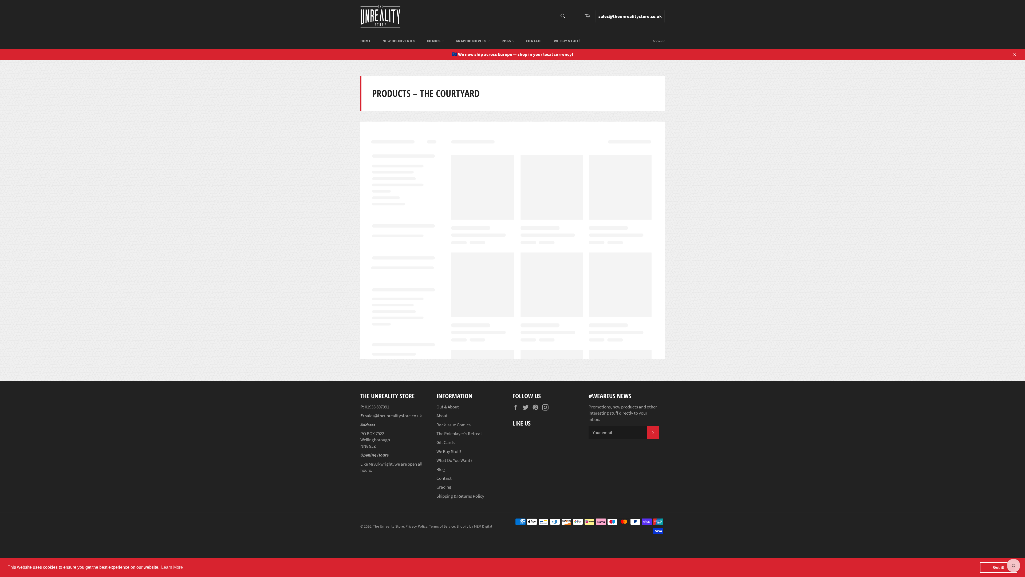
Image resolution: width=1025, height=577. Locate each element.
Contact (534, 40)
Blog (440, 469)
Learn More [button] (172, 567)
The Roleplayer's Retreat (459, 433)
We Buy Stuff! (567, 40)
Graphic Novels (472, 40)
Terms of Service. (442, 526)
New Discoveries (399, 40)
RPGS (507, 40)
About (442, 416)
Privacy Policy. (416, 526)
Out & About (447, 407)
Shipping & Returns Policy (460, 496)
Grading (443, 487)
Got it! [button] (998, 567)
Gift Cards (445, 442)
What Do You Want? (454, 460)
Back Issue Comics (453, 425)
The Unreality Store (388, 526)
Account (659, 41)
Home (365, 40)
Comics (434, 40)
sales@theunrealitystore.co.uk (630, 16)
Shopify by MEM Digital (474, 526)
